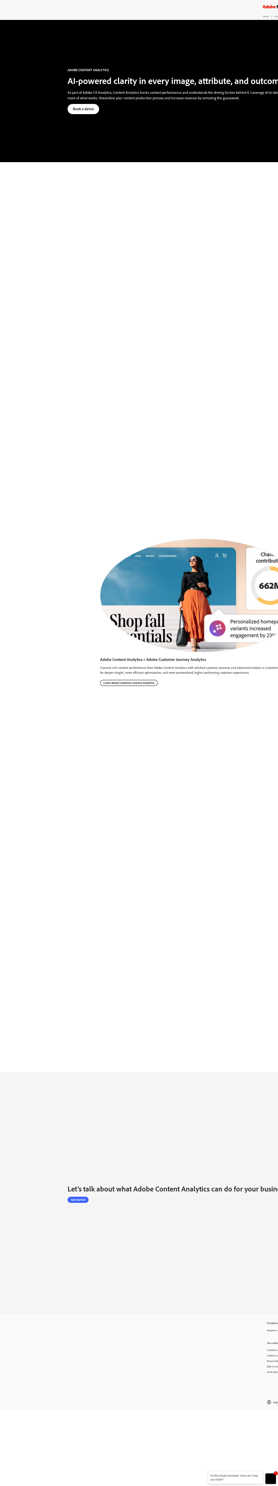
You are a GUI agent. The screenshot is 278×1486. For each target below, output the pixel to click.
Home (266, 16)
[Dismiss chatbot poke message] (205, 1473)
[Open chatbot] (270, 1478)
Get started (78, 1200)
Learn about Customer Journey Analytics (128, 683)
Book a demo (83, 108)
